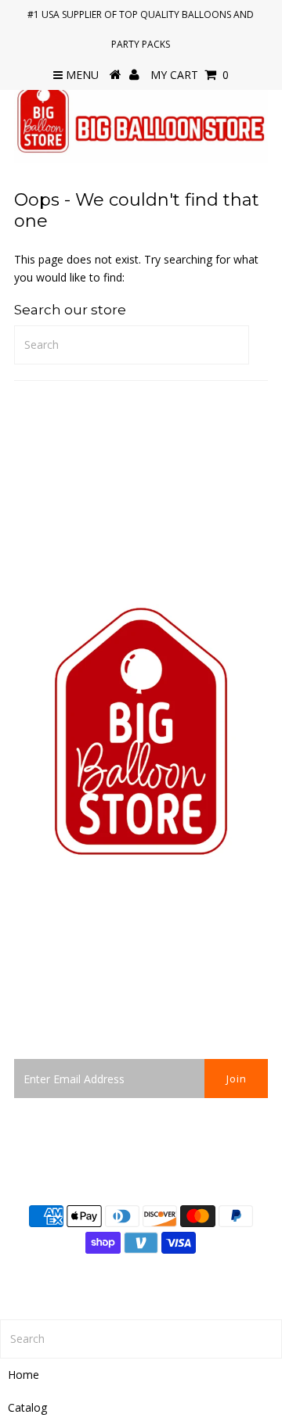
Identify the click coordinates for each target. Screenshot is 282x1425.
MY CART (189, 74)
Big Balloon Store (189, 1278)
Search (31, 992)
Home (23, 1374)
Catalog (27, 1407)
